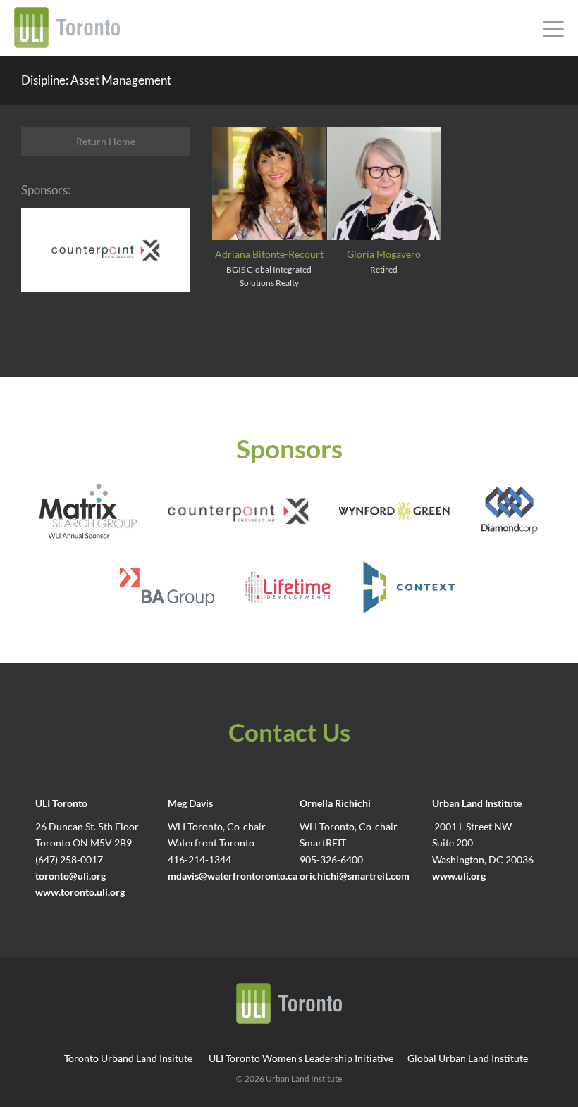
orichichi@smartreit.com (355, 876)
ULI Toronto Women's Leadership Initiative (301, 1058)
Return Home (105, 141)
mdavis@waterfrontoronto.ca (232, 876)
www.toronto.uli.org (80, 892)
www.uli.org (459, 876)
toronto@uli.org (70, 876)
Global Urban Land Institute (467, 1058)
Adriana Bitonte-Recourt (269, 254)
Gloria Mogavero (384, 254)
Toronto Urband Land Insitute (128, 1058)
